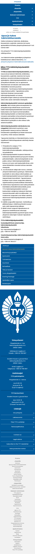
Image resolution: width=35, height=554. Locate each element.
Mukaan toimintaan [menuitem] (17, 15)
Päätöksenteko (17, 512)
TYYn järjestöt (17, 493)
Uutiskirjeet (17, 537)
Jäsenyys (5, 246)
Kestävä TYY (17, 521)
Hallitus (17, 543)
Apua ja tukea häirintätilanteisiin (13, 249)
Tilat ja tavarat (7, 270)
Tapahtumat (17, 504)
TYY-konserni (17, 518)
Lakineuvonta (17, 417)
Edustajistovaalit (17, 496)
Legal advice (17, 439)
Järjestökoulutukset (17, 488)
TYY (17, 508)
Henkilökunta (17, 545)
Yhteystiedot (17, 540)
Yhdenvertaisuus (17, 525)
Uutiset (17, 531)
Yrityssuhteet (17, 520)
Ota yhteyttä (17, 413)
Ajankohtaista (17, 529)
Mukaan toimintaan (17, 491)
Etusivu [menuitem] (17, 5)
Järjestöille (17, 483)
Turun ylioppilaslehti (9, 273)
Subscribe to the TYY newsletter (17, 444)
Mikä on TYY (18, 510)
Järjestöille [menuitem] (17, 12)
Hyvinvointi (6, 256)
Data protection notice (17, 449)
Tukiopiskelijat (17, 501)
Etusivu (15, 28)
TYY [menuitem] (17, 18)
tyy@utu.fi (21, 351)
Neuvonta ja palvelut (9, 253)
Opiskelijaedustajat (17, 494)
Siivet (17, 497)
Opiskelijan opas (8, 280)
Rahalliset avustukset (17, 485)
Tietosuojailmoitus (17, 427)
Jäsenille (15, 30)
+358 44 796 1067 (20, 353)
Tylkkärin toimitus (17, 546)
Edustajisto (17, 541)
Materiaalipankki (17, 526)
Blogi (17, 534)
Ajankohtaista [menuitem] (17, 21)
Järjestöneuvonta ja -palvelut (17, 487)
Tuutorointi (17, 499)
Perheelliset (6, 266)
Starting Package (8, 277)
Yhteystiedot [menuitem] (17, 25)
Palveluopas (6, 284)
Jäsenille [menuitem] (17, 8)
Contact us (17, 435)
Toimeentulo (6, 259)
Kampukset (18, 515)
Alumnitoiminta (17, 506)
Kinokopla (17, 502)
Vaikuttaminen (17, 516)
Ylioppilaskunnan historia (17, 523)
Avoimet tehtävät (17, 535)
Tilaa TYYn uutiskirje (17, 422)
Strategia (17, 513)
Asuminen (5, 263)
